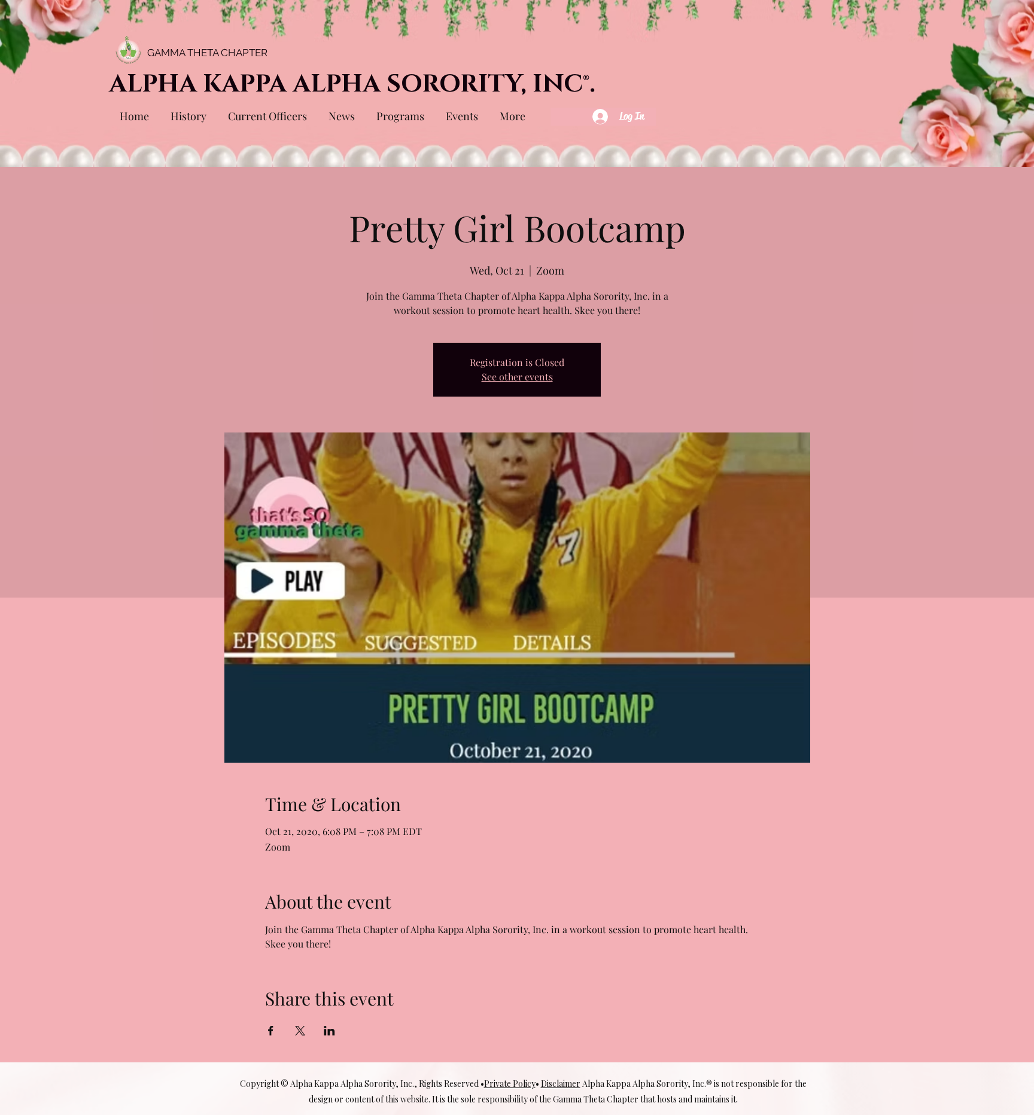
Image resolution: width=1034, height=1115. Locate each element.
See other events (517, 376)
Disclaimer (560, 1083)
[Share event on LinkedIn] (329, 1030)
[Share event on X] (300, 1030)
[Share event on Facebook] (270, 1030)
